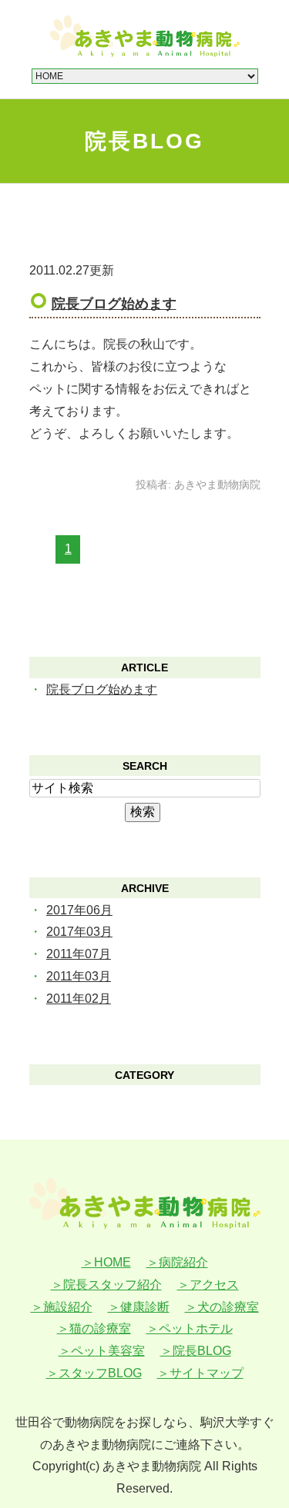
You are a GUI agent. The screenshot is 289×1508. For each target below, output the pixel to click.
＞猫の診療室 (94, 1328)
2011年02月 (78, 998)
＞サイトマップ (200, 1373)
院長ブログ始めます (114, 303)
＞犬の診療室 (222, 1306)
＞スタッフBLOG (94, 1373)
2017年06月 (79, 910)
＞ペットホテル (189, 1328)
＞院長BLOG (195, 1350)
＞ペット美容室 (102, 1350)
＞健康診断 (139, 1306)
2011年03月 (78, 976)
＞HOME (106, 1262)
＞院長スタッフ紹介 (106, 1284)
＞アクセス (208, 1284)
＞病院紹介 (177, 1262)
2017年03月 (79, 931)
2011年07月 (78, 953)
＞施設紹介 (61, 1306)
